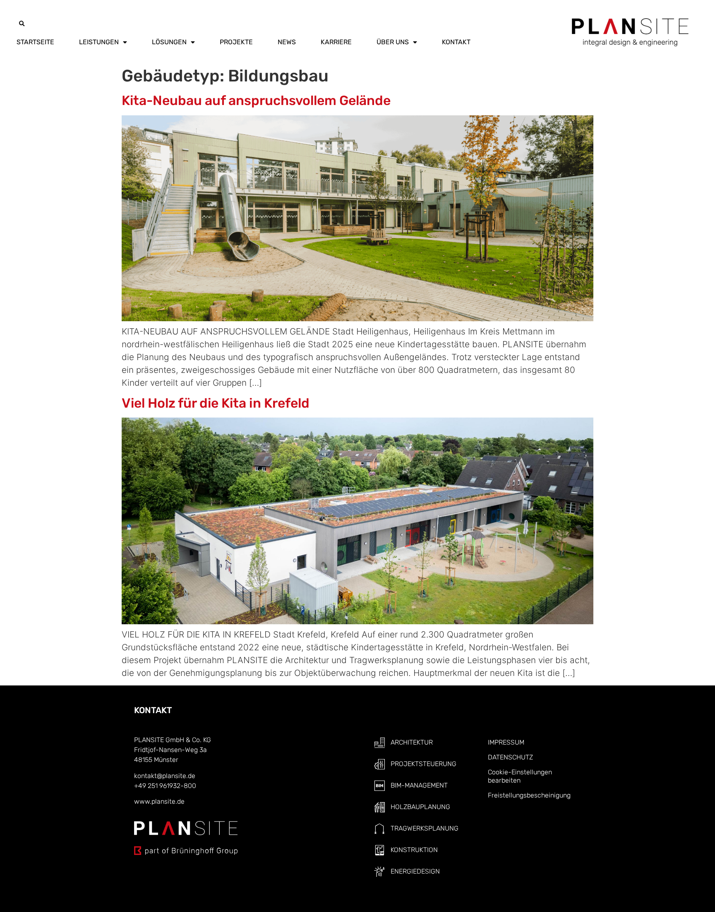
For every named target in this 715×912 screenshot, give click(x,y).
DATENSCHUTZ (510, 757)
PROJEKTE (236, 42)
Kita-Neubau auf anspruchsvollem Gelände (256, 100)
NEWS (287, 42)
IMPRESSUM (506, 742)
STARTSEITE (35, 42)
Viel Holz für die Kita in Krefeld (216, 403)
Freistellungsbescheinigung (529, 795)
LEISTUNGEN (99, 42)
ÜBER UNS (393, 42)
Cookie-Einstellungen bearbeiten (520, 776)
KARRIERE (336, 42)
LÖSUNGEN (169, 42)
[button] (21, 24)
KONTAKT (456, 42)
